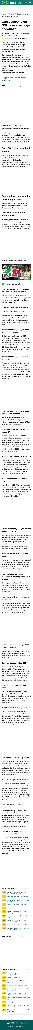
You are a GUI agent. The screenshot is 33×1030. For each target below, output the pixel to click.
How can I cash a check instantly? (17, 924)
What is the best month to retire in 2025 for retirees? (18, 1010)
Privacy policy (20, 1026)
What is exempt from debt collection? (18, 896)
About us (10, 1026)
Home (4, 14)
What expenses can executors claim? (18, 908)
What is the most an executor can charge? (17, 993)
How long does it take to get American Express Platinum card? (18, 928)
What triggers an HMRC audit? (16, 1002)
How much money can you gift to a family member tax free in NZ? (17, 892)
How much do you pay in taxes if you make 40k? (18, 900)
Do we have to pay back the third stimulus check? (16, 921)
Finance (11, 14)
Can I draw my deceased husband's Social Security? (17, 973)
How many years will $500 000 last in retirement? (18, 981)
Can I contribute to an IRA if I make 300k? (17, 916)
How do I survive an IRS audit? (16, 977)
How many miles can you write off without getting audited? (17, 912)
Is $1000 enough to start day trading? (18, 985)
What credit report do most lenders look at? (18, 998)
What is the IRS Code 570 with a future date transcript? (18, 1006)
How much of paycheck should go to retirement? (17, 989)
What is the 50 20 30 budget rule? (17, 904)
